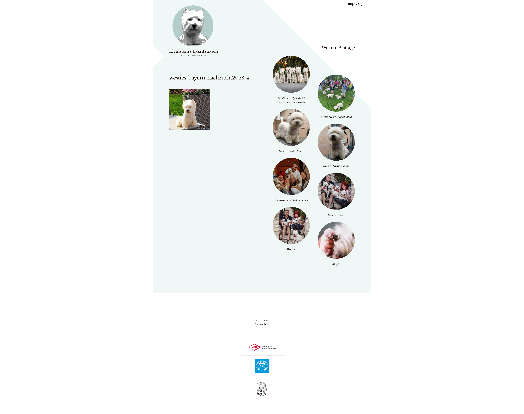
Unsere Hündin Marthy (336, 166)
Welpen (336, 264)
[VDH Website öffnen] (262, 349)
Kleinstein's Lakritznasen (193, 51)
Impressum (262, 320)
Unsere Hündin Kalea (291, 151)
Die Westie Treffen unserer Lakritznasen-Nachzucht (291, 100)
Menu (358, 5)
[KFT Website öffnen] (262, 395)
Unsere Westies (336, 215)
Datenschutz (262, 324)
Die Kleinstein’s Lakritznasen (291, 200)
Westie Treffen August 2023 (336, 116)
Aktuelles (291, 249)
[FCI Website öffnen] (262, 372)
